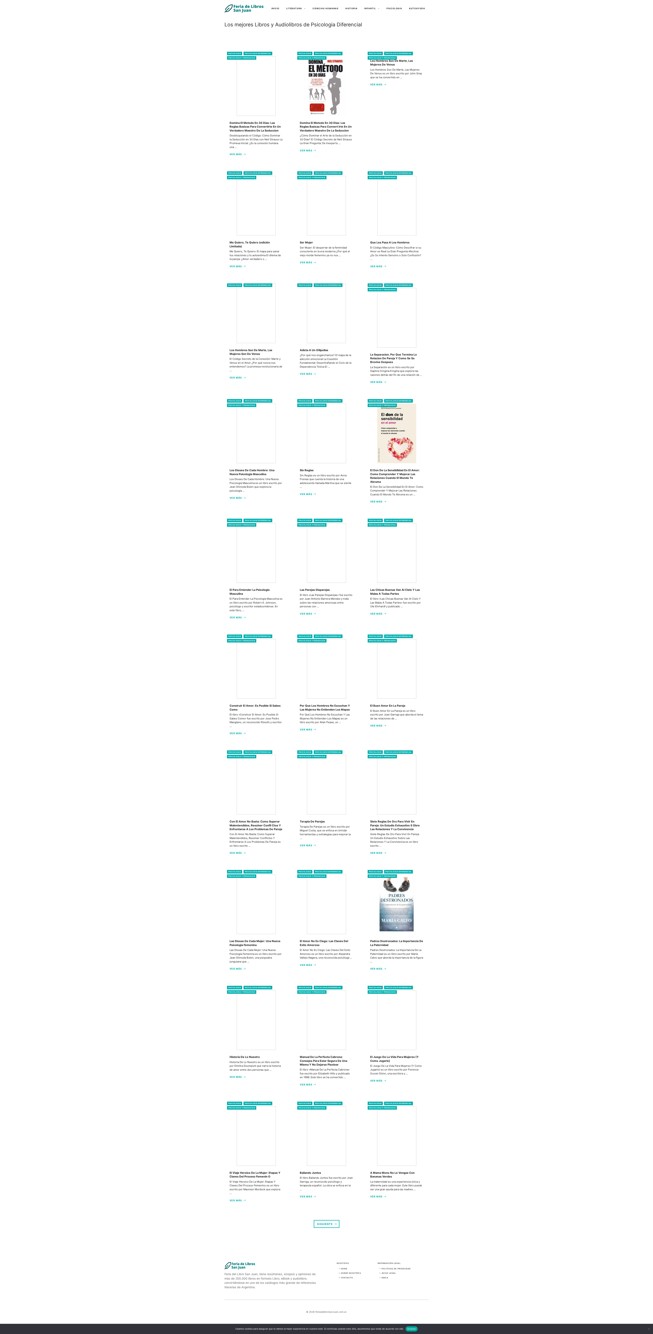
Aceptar (411, 1328)
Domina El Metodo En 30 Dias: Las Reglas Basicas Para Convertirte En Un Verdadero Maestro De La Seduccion (255, 126)
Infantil (370, 8)
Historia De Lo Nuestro (245, 1057)
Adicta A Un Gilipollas (314, 350)
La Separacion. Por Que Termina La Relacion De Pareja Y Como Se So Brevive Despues (393, 358)
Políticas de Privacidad (396, 1268)
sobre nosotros (351, 1273)
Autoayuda (417, 8)
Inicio (275, 8)
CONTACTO (347, 1278)
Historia (351, 8)
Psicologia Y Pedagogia (241, 58)
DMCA (385, 1278)
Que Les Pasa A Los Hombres (389, 242)
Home (344, 1268)
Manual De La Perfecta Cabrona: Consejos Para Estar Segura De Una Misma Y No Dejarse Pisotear (323, 1060)
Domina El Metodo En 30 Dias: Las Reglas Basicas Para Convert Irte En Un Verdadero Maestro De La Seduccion (326, 126)
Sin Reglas (307, 470)
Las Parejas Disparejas (315, 589)
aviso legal (389, 1273)
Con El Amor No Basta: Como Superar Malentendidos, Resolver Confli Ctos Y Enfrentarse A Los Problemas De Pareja (256, 825)
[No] (648, 1329)
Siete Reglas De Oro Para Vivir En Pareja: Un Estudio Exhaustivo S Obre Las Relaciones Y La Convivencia (395, 825)
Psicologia (394, 8)
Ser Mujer (306, 242)
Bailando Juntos (310, 1172)
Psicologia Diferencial (258, 53)
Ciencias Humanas (326, 8)
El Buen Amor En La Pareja (387, 705)
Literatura (294, 8)
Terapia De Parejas (312, 821)
